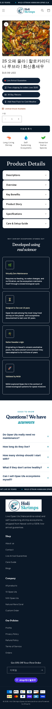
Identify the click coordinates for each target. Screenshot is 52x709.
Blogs (8, 568)
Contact (10, 549)
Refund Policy (12, 640)
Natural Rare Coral (14, 604)
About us (10, 543)
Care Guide (11, 562)
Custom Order (12, 610)
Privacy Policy (12, 634)
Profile (9, 627)
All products (11, 585)
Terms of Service (14, 646)
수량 (4, 113)
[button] (3, 10)
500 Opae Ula (12, 598)
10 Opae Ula (11, 591)
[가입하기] (42, 670)
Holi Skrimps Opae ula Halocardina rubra (25, 701)
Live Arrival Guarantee (16, 556)
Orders (9, 652)
